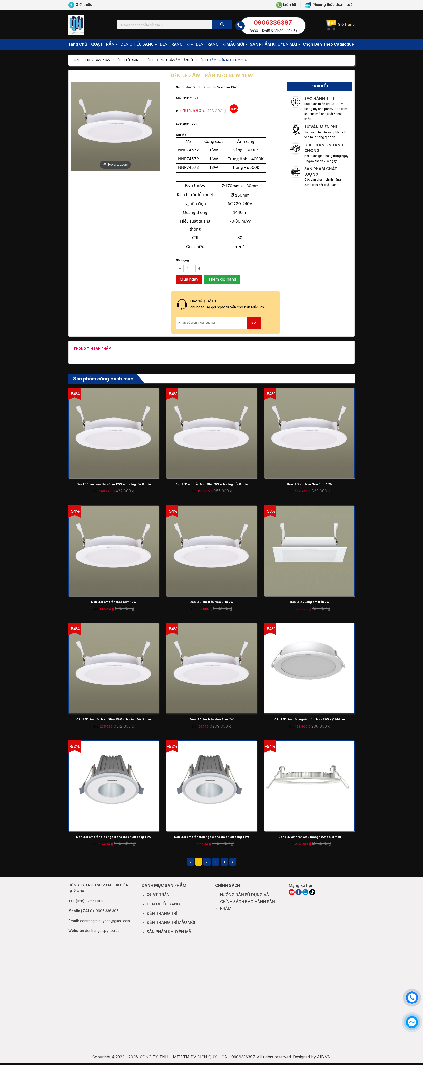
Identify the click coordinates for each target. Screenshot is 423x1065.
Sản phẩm (103, 60)
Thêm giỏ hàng (222, 279)
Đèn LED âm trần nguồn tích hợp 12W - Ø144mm (309, 719)
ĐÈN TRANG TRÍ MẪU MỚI (171, 922)
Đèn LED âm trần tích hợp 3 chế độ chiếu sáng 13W (113, 837)
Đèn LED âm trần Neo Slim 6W (211, 719)
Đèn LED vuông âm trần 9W (309, 602)
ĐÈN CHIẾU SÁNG (128, 60)
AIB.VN (324, 1056)
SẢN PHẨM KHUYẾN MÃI (169, 931)
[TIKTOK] (312, 892)
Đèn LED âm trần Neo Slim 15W (309, 484)
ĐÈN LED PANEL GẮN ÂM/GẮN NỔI (169, 60)
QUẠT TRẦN (158, 894)
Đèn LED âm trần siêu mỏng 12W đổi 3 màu (309, 837)
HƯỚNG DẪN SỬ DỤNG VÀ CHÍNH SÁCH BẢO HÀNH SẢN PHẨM (247, 901)
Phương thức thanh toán (333, 4)
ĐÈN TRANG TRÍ (162, 913)
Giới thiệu (83, 4)
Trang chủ (77, 44)
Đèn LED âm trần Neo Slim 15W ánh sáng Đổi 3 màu (113, 719)
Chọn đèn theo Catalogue (328, 44)
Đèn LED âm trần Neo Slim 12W (114, 602)
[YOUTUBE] (292, 892)
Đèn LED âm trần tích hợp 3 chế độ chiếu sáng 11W (211, 837)
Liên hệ (289, 4)
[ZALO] (305, 892)
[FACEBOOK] (298, 892)
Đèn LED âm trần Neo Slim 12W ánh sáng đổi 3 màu (113, 484)
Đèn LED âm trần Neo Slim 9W (211, 602)
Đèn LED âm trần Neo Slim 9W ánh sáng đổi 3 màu (211, 484)
